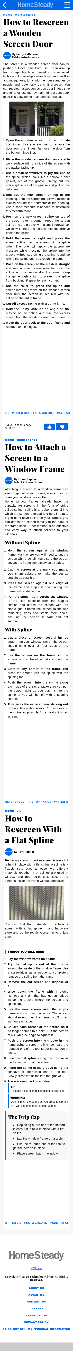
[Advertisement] (36, 370)
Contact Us (36, 1301)
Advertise (36, 1295)
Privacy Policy (36, 1322)
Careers (36, 1308)
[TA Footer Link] (36, 1268)
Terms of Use (36, 1315)
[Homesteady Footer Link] (36, 1256)
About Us (36, 1288)
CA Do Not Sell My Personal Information (36, 1329)
